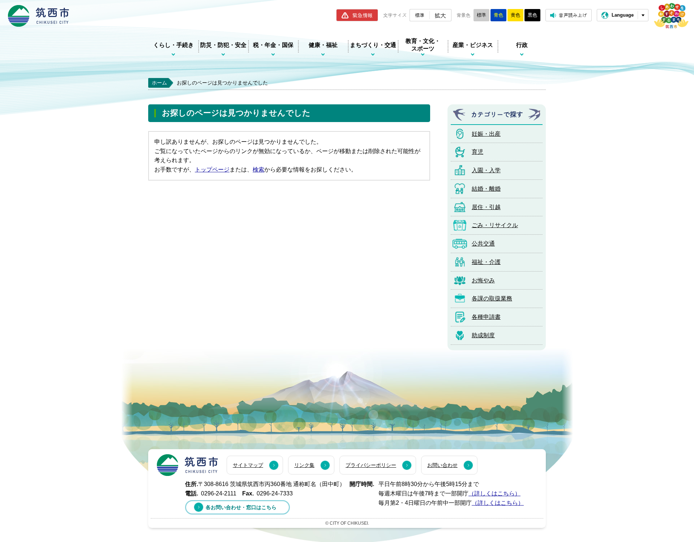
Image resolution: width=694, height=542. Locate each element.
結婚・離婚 (486, 189)
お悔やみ (483, 280)
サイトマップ (248, 465)
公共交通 (483, 243)
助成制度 (483, 335)
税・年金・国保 (273, 45)
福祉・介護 (486, 262)
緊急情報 (362, 15)
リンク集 (304, 465)
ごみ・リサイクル (495, 225)
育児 (477, 152)
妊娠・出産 (486, 134)
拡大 (440, 15)
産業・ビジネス (473, 45)
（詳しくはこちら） (494, 493)
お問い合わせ (442, 465)
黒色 (532, 15)
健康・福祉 (323, 45)
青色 (498, 15)
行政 (522, 45)
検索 (258, 169)
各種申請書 (486, 317)
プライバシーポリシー (371, 465)
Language (623, 15)
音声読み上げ (573, 15)
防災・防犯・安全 (223, 45)
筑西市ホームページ (38, 16)
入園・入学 (486, 170)
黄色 (515, 15)
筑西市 (187, 465)
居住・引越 (486, 207)
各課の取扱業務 (492, 298)
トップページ (212, 169)
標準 (419, 15)
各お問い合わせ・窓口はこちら (241, 507)
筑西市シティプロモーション (671, 16)
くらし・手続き (173, 45)
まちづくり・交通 (373, 45)
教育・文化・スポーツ (423, 45)
